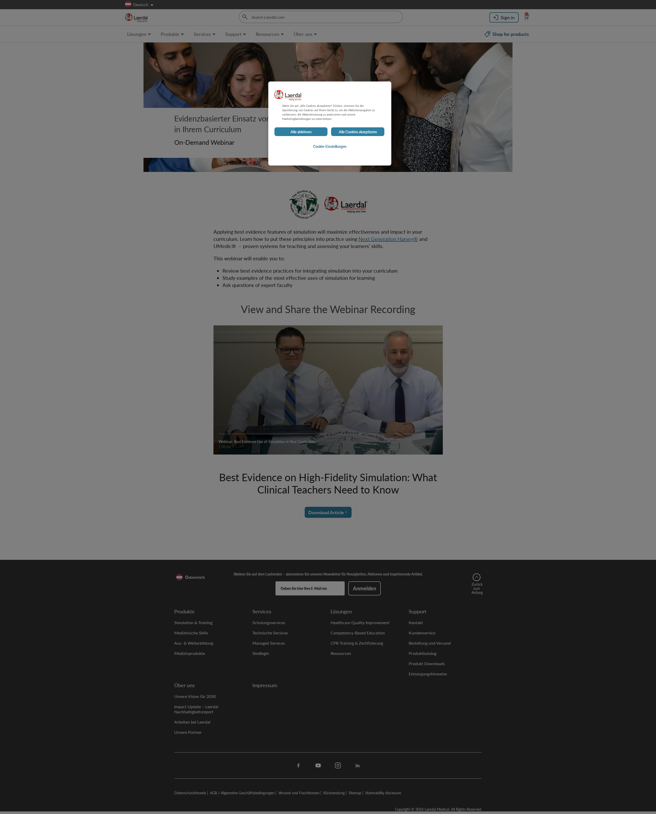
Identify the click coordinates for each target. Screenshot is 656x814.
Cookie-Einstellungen (329, 146)
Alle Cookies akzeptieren (358, 131)
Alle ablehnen (301, 131)
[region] (329, 123)
